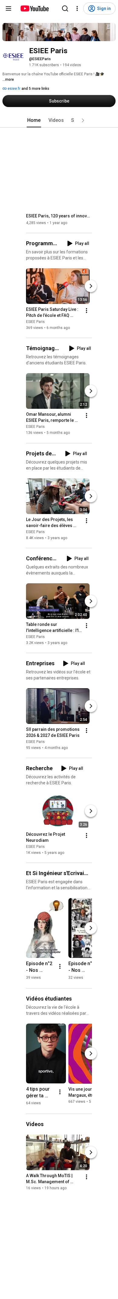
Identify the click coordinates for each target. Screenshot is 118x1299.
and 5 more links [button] (35, 88)
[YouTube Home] (34, 8)
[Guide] (8, 8)
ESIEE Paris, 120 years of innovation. (59, 215)
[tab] (34, 120)
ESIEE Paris (35, 322)
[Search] (65, 8)
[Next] (91, 286)
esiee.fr (13, 88)
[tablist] (59, 120)
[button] (83, 120)
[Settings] (77, 8)
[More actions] (86, 310)
